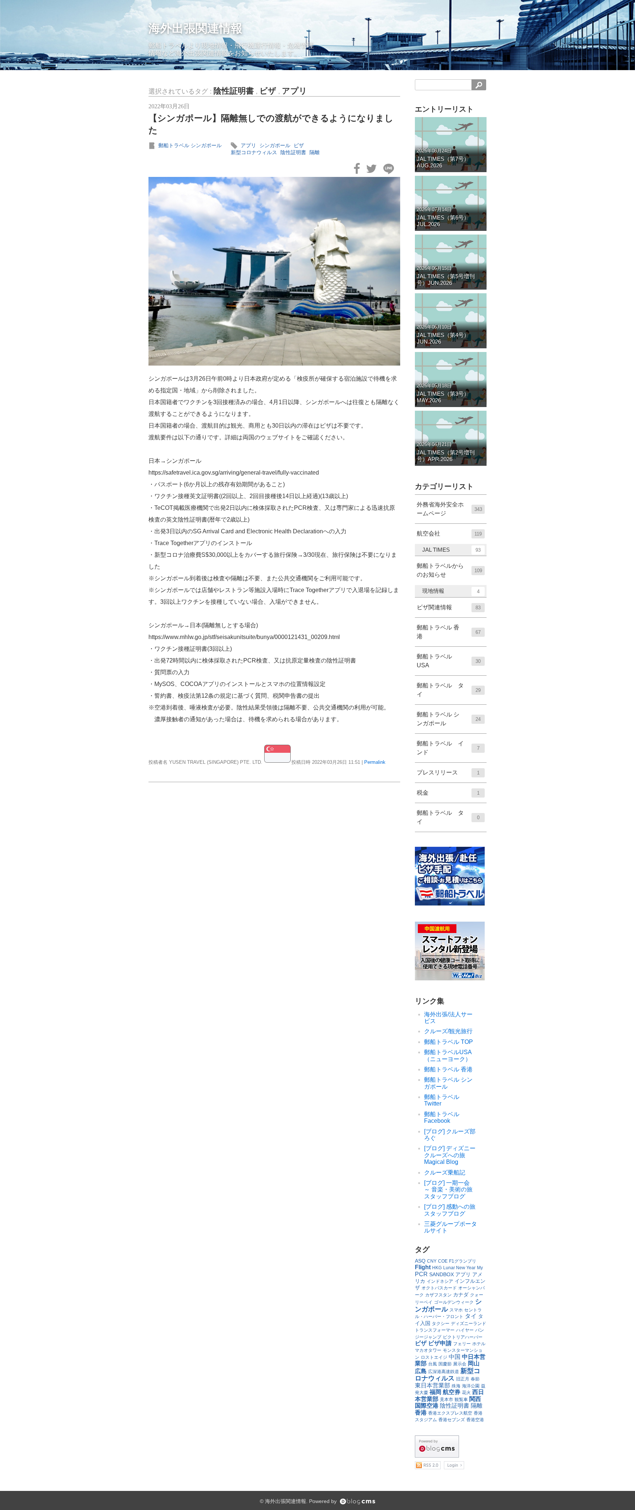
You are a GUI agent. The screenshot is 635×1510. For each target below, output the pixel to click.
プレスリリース (448, 772)
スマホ (456, 1310)
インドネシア (440, 1281)
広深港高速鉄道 (443, 1371)
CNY (432, 1261)
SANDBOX (441, 1274)
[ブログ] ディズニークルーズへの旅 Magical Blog (450, 1155)
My (480, 1267)
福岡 (435, 1392)
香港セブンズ (451, 1419)
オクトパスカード (439, 1288)
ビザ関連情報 (449, 607)
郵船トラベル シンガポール (190, 145)
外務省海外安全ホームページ (449, 508)
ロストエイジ (434, 1357)
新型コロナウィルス (254, 152)
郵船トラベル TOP (448, 1042)
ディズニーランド (468, 1323)
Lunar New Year (459, 1267)
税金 (448, 793)
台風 (432, 1363)
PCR (421, 1274)
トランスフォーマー (435, 1330)
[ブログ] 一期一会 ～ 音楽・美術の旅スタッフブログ (450, 1189)
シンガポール (274, 145)
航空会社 (449, 533)
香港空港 (475, 1419)
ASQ (420, 1261)
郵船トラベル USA (449, 660)
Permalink (374, 762)
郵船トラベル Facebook (441, 1117)
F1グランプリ (462, 1261)
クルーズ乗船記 (444, 1172)
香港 (421, 1412)
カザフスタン (438, 1294)
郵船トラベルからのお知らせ (449, 570)
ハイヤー (465, 1330)
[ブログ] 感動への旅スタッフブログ (450, 1210)
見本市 (446, 1399)
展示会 (459, 1363)
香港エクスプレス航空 (450, 1413)
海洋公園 (471, 1386)
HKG (437, 1267)
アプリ (294, 90)
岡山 (474, 1363)
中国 (454, 1357)
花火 (466, 1392)
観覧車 (461, 1399)
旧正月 (462, 1379)
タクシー (440, 1323)
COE (443, 1261)
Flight (423, 1267)
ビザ (267, 90)
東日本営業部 (432, 1385)
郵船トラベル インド (448, 747)
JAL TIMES (451, 550)
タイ (471, 1316)
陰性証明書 (234, 90)
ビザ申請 (440, 1343)
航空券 (451, 1392)
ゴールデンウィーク (454, 1302)
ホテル (478, 1343)
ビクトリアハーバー (462, 1337)
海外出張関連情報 (195, 28)
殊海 (456, 1386)
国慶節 (445, 1363)
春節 (475, 1379)
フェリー (462, 1343)
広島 (421, 1371)
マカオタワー (428, 1350)
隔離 (314, 152)
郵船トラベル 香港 (449, 631)
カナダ (461, 1294)
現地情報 (451, 591)
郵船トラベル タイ (449, 689)
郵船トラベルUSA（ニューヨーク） (448, 1055)
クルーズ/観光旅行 (448, 1031)
